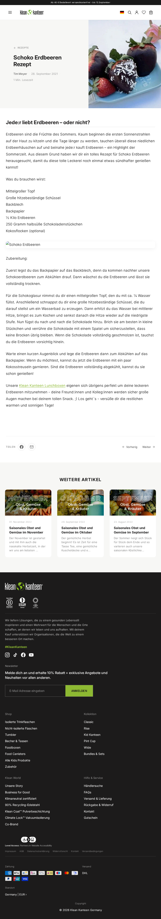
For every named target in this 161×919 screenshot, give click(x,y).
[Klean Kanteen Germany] (31, 12)
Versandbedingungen (92, 851)
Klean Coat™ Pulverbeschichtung (27, 811)
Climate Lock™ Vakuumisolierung (27, 817)
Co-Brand (11, 824)
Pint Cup (90, 741)
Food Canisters (15, 754)
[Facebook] (21, 447)
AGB (21, 851)
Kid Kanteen (92, 734)
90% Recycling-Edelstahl (22, 805)
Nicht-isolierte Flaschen (21, 728)
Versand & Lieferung (98, 798)
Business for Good (17, 792)
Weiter (146, 447)
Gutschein (90, 817)
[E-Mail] (31, 447)
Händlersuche (93, 785)
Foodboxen (12, 747)
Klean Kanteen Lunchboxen (42, 385)
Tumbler (10, 734)
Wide (87, 747)
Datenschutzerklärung (38, 851)
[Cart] (151, 12)
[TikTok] (15, 655)
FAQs (87, 792)
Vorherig (131, 447)
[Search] (129, 12)
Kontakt (89, 811)
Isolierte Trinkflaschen (20, 722)
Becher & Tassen (16, 741)
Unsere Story (14, 785)
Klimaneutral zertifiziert (20, 798)
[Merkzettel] (143, 12)
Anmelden (79, 691)
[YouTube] (31, 655)
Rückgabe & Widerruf (98, 805)
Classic (88, 722)
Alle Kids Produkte (17, 760)
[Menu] (10, 12)
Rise (87, 728)
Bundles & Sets (94, 754)
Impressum (10, 851)
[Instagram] (7, 655)
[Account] (136, 12)
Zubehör (11, 766)
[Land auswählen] (122, 12)
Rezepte (23, 47)
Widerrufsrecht (60, 851)
